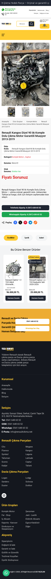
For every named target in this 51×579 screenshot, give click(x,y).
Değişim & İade (44, 13)
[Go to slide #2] (25, 112)
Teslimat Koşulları (10, 556)
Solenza (29, 481)
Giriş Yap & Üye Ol (45, 20)
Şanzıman (30, 511)
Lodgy (28, 478)
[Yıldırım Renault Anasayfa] (6, 24)
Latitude (29, 458)
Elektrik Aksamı (33, 519)
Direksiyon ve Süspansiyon (8, 527)
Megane (29, 447)
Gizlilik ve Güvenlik (10, 552)
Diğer (28, 526)
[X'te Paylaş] (20, 222)
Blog (47, 10)
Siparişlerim (32, 10)
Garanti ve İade (8, 549)
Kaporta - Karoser (9, 523)
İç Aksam (6, 519)
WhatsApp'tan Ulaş (32, 328)
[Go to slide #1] (11, 112)
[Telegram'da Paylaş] (30, 222)
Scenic (5, 462)
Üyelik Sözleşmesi (10, 560)
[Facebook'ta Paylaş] (15, 222)
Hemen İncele (14, 298)
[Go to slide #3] (39, 112)
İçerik (27, 238)
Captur (28, 157)
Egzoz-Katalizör (33, 523)
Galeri (41, 238)
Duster (5, 485)
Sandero (5, 481)
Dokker (29, 485)
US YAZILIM (40, 572)
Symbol (5, 454)
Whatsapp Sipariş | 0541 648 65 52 (10, 9)
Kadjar (4, 465)
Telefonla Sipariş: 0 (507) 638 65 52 (25, 208)
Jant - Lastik (31, 515)
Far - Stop (6, 515)
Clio (3, 447)
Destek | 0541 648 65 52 (11, 14)
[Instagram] (4, 495)
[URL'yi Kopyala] (35, 222)
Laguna (29, 454)
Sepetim (45, 26)
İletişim (36, 13)
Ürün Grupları (18, 122)
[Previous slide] (6, 74)
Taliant (29, 465)
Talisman (6, 458)
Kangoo (29, 450)
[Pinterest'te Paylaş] (25, 222)
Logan (4, 478)
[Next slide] (45, 74)
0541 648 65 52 (32, 321)
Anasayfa (5, 122)
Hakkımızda (41, 10)
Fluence (5, 450)
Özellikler (11, 238)
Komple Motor (32, 122)
